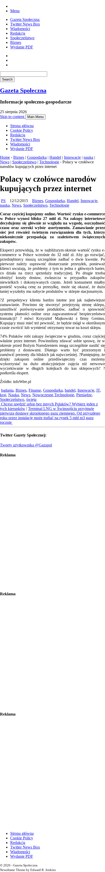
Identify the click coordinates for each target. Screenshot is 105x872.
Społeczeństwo (22, 38)
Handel (55, 157)
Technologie (49, 162)
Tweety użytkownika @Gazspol (26, 445)
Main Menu (35, 117)
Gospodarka (37, 157)
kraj (3, 395)
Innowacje (72, 157)
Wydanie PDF (21, 47)
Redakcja (17, 33)
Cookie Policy (21, 130)
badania (7, 390)
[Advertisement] (52, 524)
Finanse (35, 390)
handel (70, 390)
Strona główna (22, 126)
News (4, 162)
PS (3, 201)
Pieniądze (84, 395)
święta (31, 399)
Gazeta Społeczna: (25, 19)
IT (98, 390)
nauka (88, 157)
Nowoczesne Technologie (53, 395)
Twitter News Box (25, 24)
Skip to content (12, 116)
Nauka (13, 395)
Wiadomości (20, 29)
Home (5, 157)
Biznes (15, 42)
